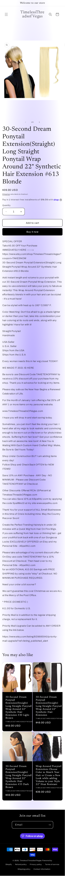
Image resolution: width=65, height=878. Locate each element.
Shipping (6, 194)
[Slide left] (25, 122)
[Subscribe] (49, 824)
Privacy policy (36, 864)
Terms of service (52, 864)
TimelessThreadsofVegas (31, 860)
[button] (6, 14)
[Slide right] (39, 122)
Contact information (42, 869)
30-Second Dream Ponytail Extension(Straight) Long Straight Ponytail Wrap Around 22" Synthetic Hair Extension (49, 706)
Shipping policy (24, 869)
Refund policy (21, 864)
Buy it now (32, 232)
